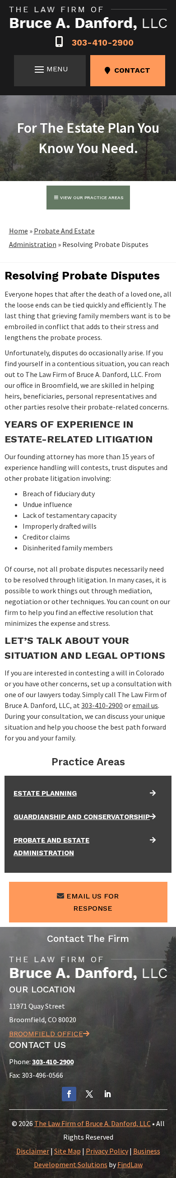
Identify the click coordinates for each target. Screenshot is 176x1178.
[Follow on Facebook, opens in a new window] (69, 1094)
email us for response (92, 902)
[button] (50, 69)
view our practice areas (91, 197)
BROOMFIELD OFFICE (46, 1033)
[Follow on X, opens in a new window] (89, 1094)
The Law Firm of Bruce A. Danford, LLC (92, 1123)
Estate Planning (45, 793)
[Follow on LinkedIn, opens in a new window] (107, 1094)
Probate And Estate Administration (51, 846)
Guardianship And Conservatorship (82, 817)
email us (145, 705)
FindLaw (130, 1164)
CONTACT (132, 70)
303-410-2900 (103, 42)
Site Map (67, 1150)
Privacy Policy (107, 1150)
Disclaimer (32, 1150)
